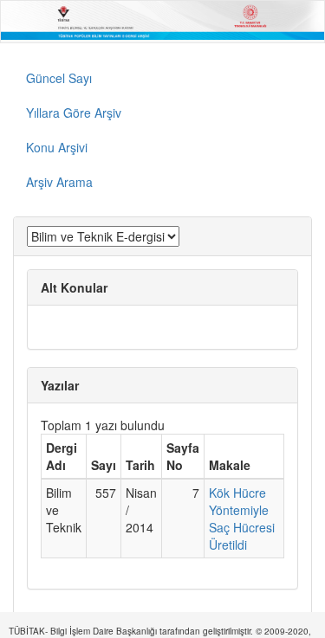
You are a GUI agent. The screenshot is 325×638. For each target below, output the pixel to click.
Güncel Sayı (59, 78)
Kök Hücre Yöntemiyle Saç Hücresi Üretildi (242, 518)
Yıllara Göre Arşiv (73, 112)
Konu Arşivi (57, 147)
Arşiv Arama (59, 181)
